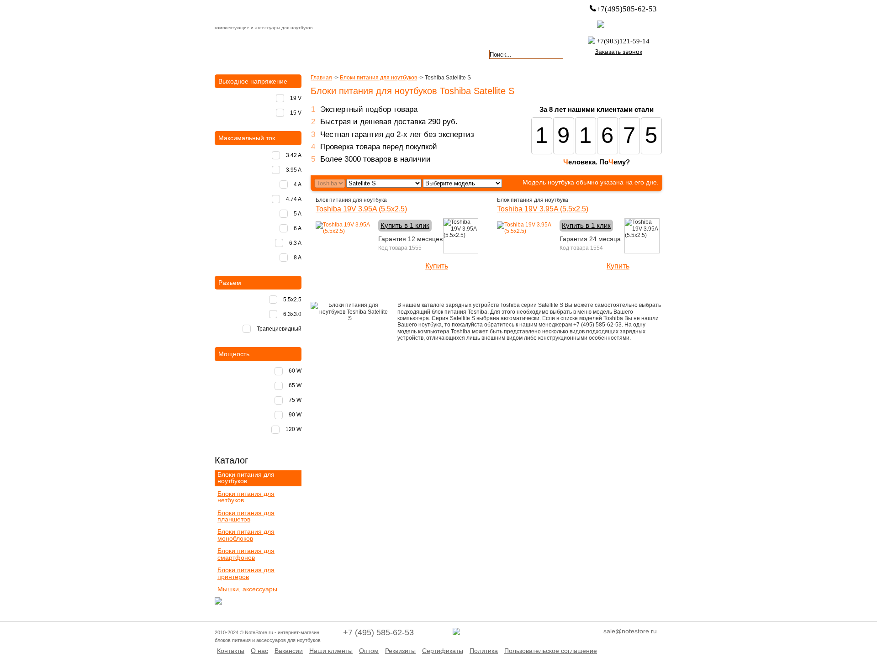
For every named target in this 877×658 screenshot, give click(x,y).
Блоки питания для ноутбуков (378, 77)
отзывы (454, 53)
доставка (240, 53)
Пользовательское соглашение (550, 650)
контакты (401, 53)
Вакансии (289, 650)
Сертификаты (442, 650)
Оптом (369, 650)
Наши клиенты (331, 650)
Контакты (230, 650)
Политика (484, 650)
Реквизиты (400, 650)
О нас (259, 650)
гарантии (347, 53)
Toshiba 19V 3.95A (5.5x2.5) (361, 209)
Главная (321, 77)
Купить (436, 266)
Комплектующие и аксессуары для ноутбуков (267, 13)
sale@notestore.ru (630, 631)
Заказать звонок (618, 51)
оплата (294, 53)
